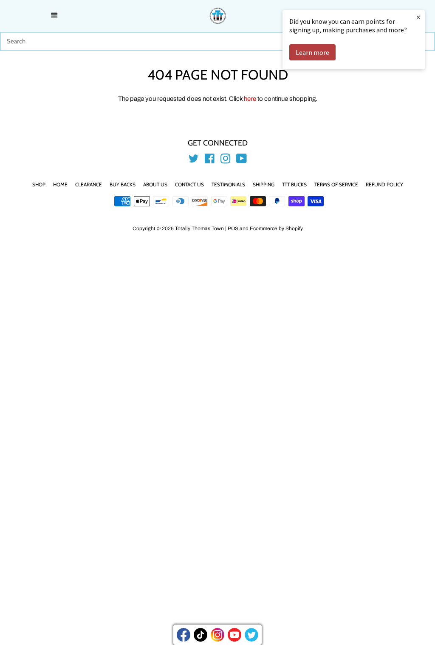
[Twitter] (251, 634)
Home (60, 184)
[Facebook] (183, 634)
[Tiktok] (200, 634)
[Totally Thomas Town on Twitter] (194, 160)
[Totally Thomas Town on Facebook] (209, 160)
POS (233, 228)
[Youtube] (234, 634)
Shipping (263, 184)
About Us (155, 184)
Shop (38, 184)
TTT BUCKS (294, 184)
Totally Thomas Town (199, 228)
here (250, 98)
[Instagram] (217, 634)
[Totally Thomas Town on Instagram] (225, 160)
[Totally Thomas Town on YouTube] (241, 160)
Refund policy (384, 184)
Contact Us (189, 184)
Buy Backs (123, 184)
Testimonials (228, 184)
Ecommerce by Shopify (276, 228)
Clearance (88, 184)
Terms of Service (336, 184)
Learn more (312, 52)
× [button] (418, 16)
